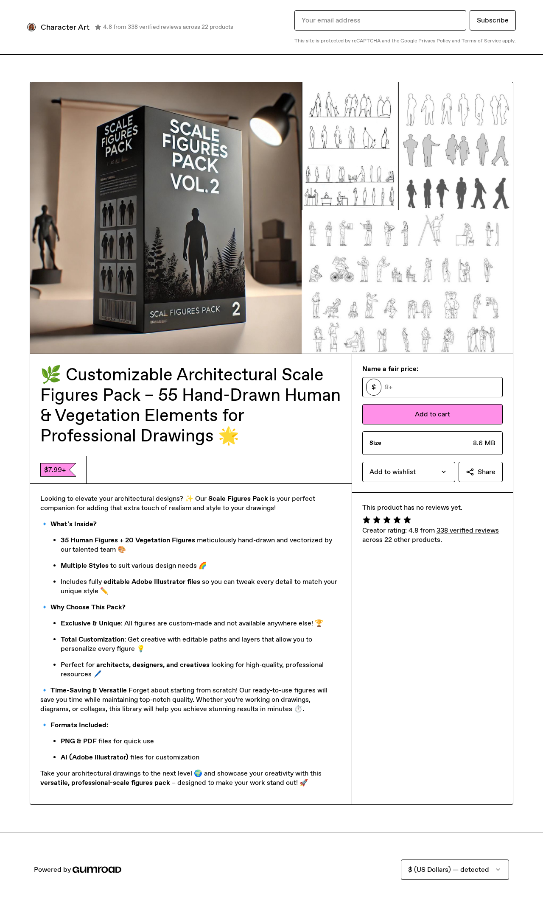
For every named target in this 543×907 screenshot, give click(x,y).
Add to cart (432, 414)
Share (486, 472)
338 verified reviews (468, 530)
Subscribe (493, 20)
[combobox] (408, 472)
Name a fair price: (390, 369)
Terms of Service (481, 41)
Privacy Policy (434, 41)
